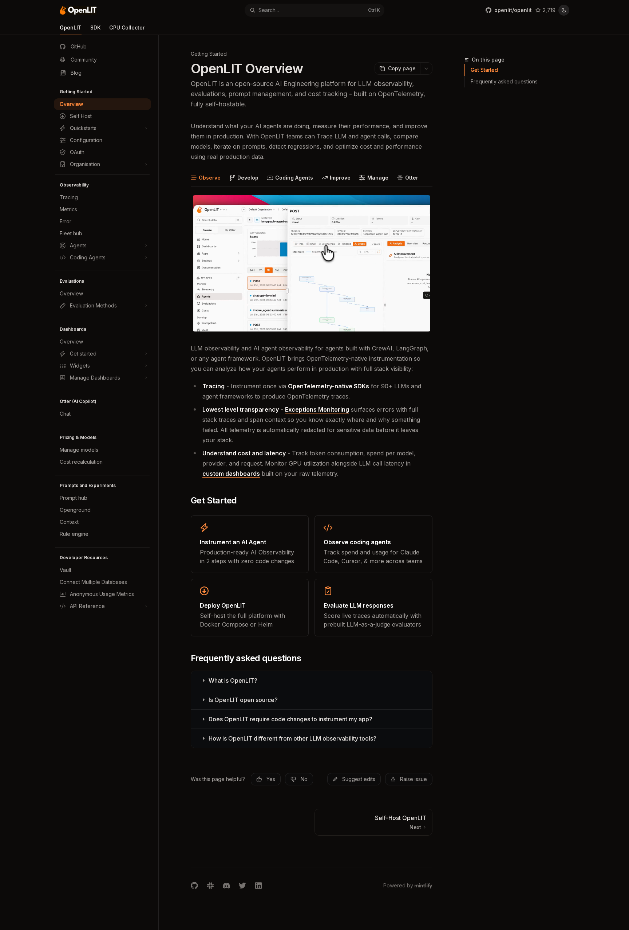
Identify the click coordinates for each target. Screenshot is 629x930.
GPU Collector (127, 27)
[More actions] (426, 68)
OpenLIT (71, 27)
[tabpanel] (311, 338)
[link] (250, 544)
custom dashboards (231, 473)
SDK (95, 27)
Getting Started (209, 54)
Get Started (484, 70)
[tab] (206, 177)
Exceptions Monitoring (317, 409)
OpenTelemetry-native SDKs (328, 386)
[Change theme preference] (563, 10)
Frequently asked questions (504, 81)
